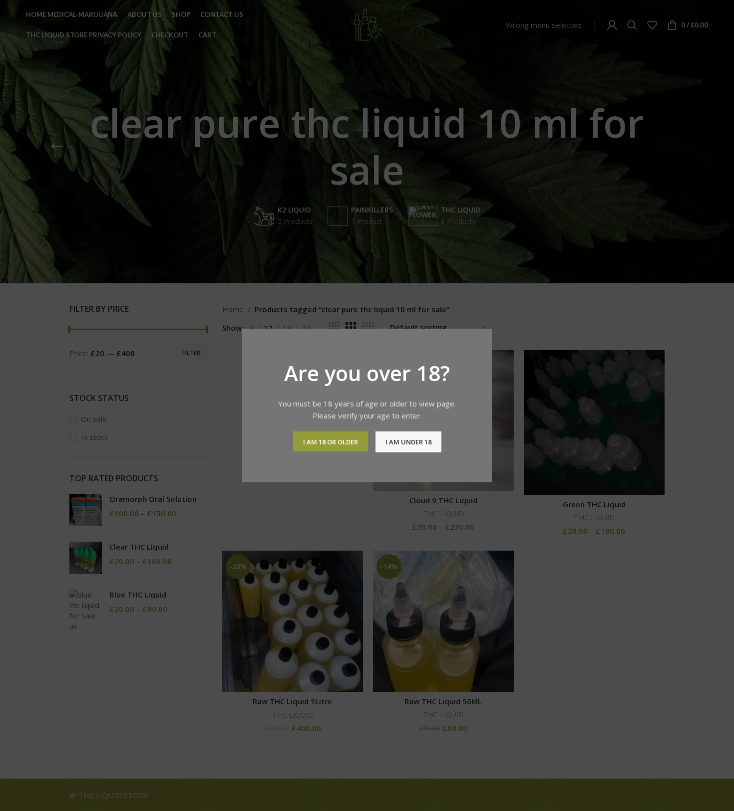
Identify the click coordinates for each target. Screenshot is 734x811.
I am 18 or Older (330, 441)
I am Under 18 (408, 441)
